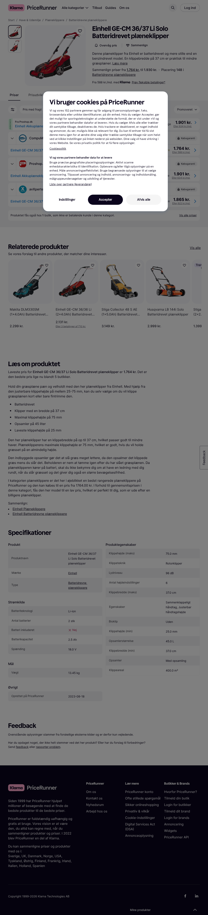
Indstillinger (67, 200)
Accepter (105, 200)
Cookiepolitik (58, 148)
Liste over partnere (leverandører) (71, 184)
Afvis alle (143, 200)
